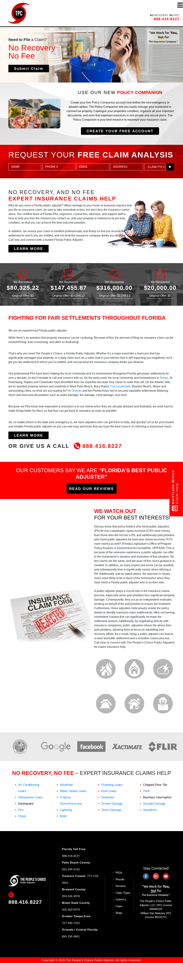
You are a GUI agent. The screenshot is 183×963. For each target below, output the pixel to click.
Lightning (66, 810)
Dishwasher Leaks (30, 797)
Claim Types (123, 892)
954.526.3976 (71, 895)
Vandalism (150, 810)
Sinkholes (107, 797)
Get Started (26, 67)
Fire (20, 810)
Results (120, 879)
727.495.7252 (71, 922)
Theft (146, 791)
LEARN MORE (28, 249)
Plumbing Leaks (112, 785)
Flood (22, 816)
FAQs (119, 872)
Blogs (119, 912)
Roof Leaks (109, 791)
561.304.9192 (71, 869)
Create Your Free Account (120, 131)
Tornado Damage (154, 803)
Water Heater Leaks (73, 791)
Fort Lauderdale (120, 386)
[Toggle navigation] (180, 5)
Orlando (76, 390)
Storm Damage (111, 810)
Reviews (121, 885)
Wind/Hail (66, 785)
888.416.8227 (166, 19)
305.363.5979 (71, 909)
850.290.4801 (71, 936)
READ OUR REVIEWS (91, 489)
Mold (63, 816)
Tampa (164, 377)
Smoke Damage (112, 803)
